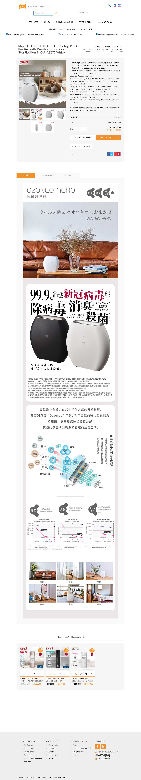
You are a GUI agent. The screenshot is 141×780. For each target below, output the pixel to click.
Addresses (52, 748)
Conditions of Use (31, 755)
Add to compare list (34, 673)
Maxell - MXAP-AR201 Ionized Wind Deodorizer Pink (31, 681)
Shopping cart (119, 5)
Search (75, 745)
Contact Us (28, 745)
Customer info (53, 745)
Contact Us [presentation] (69, 175)
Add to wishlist (39, 673)
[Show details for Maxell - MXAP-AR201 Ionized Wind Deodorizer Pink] (32, 659)
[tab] (26, 175)
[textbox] (43, 13)
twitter (111, 154)
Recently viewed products (82, 748)
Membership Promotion (33, 758)
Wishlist (51, 758)
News (75, 755)
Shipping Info (29, 748)
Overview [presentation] (25, 175)
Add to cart (24, 673)
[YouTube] (103, 746)
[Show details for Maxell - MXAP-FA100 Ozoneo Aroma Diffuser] (83, 659)
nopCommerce (116, 775)
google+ (119, 154)
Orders (51, 751)
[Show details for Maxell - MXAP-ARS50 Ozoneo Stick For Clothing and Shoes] (58, 659)
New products (78, 751)
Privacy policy (29, 751)
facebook (108, 154)
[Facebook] (97, 746)
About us (27, 761)
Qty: (71, 129)
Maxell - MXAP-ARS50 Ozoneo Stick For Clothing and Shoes (55, 681)
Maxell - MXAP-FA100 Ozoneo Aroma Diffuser (82, 680)
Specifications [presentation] (47, 175)
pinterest (115, 154)
